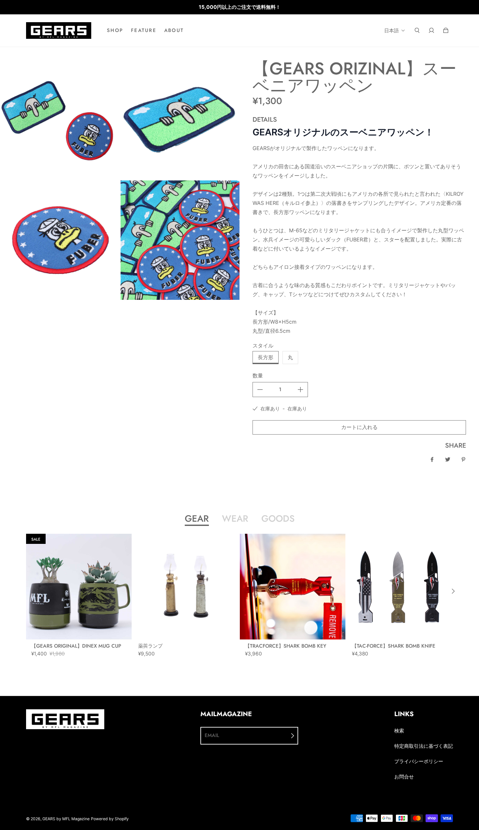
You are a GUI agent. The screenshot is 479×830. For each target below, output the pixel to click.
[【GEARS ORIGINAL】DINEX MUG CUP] (79, 586)
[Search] (417, 30)
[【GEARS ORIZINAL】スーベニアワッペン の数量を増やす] (300, 389)
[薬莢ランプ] (186, 586)
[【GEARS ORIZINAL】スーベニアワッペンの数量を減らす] (260, 389)
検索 (399, 731)
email (212, 735)
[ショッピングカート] (446, 30)
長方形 (265, 357)
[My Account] (431, 30)
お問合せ (404, 777)
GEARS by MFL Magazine (66, 818)
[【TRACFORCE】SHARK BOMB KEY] (292, 586)
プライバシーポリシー (418, 761)
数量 (258, 375)
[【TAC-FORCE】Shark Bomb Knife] (399, 586)
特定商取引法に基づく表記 (423, 746)
